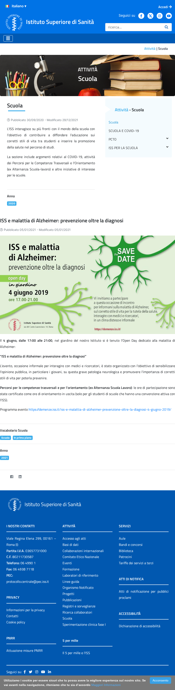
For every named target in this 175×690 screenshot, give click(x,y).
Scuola (113, 122)
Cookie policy (15, 622)
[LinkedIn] (20, 476)
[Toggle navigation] (8, 38)
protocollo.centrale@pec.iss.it (27, 581)
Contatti (12, 615)
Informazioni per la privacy (25, 609)
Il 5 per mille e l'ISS (76, 652)
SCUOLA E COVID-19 (124, 130)
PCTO (113, 139)
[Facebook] (11, 476)
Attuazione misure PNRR (24, 650)
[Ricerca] (166, 27)
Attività (149, 48)
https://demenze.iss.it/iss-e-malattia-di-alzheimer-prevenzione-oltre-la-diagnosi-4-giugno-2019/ (100, 409)
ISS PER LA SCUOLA (123, 147)
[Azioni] (7, 6)
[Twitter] (3, 476)
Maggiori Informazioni (106, 685)
